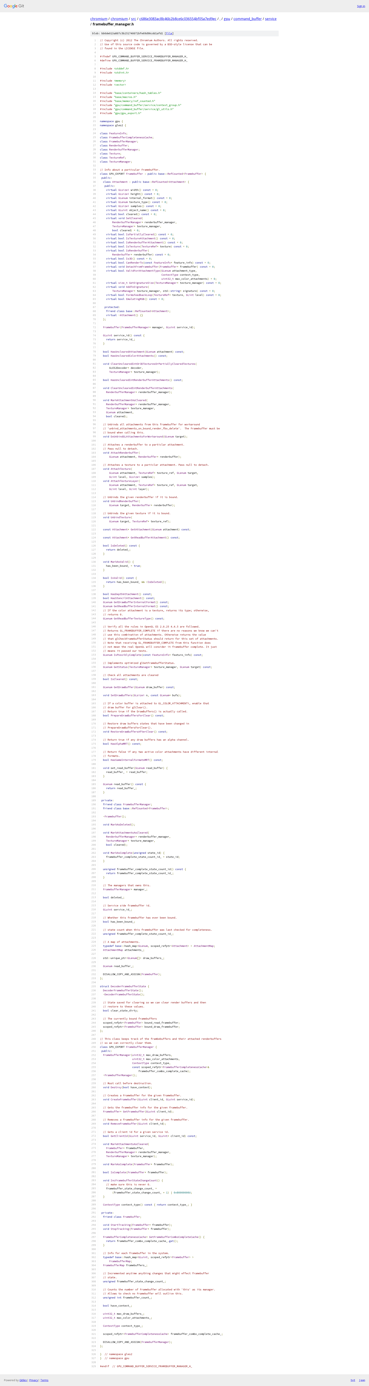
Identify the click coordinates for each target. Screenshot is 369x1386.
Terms (44, 1380)
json (362, 1380)
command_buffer (248, 18)
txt (353, 1380)
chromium (98, 18)
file (169, 33)
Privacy (33, 1380)
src (133, 18)
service (271, 18)
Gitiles (23, 1380)
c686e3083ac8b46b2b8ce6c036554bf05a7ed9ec (177, 18)
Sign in (361, 6)
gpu (227, 18)
